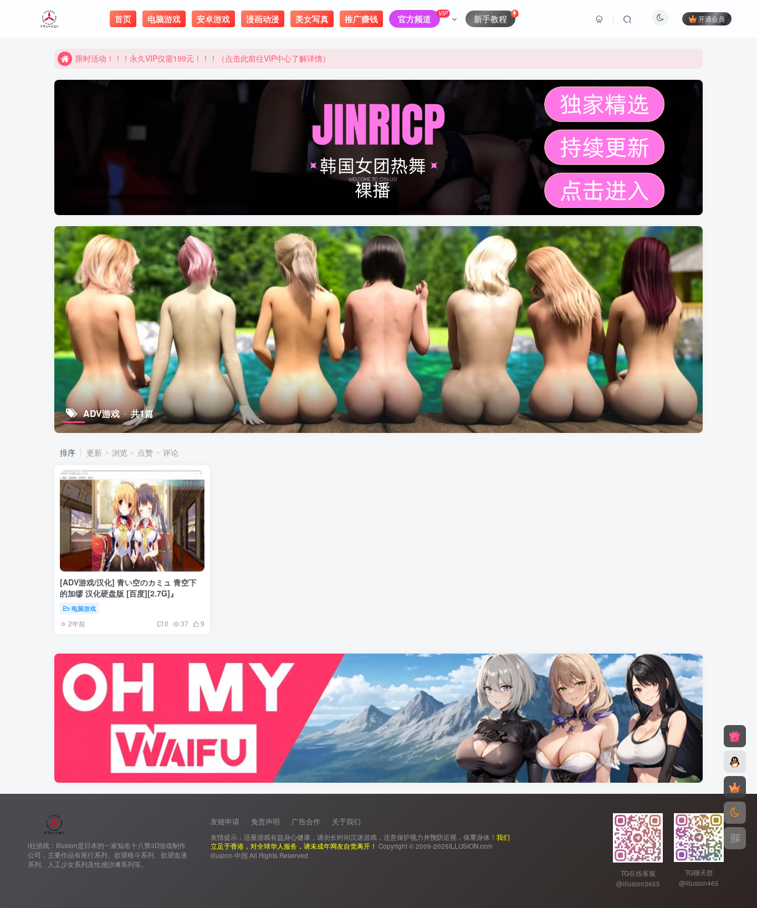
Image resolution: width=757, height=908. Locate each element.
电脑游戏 (83, 608)
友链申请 (225, 821)
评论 (170, 452)
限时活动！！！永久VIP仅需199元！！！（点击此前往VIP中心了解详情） (202, 58)
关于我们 (346, 821)
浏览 (119, 452)
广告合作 (305, 821)
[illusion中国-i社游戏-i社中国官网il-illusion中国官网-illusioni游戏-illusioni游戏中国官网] (54, 823)
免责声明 (265, 821)
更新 (94, 452)
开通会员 (711, 18)
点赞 (145, 452)
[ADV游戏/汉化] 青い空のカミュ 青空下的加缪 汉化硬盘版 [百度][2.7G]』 (128, 588)
